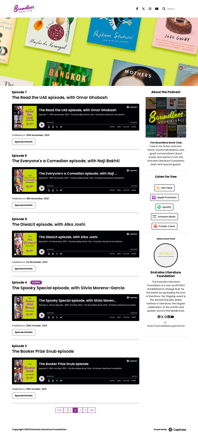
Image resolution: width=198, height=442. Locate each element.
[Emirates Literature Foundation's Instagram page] (165, 317)
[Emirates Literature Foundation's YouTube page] (172, 317)
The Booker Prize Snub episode (43, 351)
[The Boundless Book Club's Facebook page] (137, 9)
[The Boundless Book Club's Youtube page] (155, 9)
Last (92, 410)
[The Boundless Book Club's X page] (142, 9)
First (59, 410)
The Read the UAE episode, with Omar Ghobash (60, 97)
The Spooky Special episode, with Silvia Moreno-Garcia (68, 288)
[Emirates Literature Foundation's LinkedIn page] (168, 317)
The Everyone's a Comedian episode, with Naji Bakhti (66, 161)
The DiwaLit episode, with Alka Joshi (48, 224)
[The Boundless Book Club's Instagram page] (148, 9)
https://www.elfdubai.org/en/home (166, 325)
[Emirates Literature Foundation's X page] (162, 317)
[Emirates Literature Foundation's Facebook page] (159, 317)
